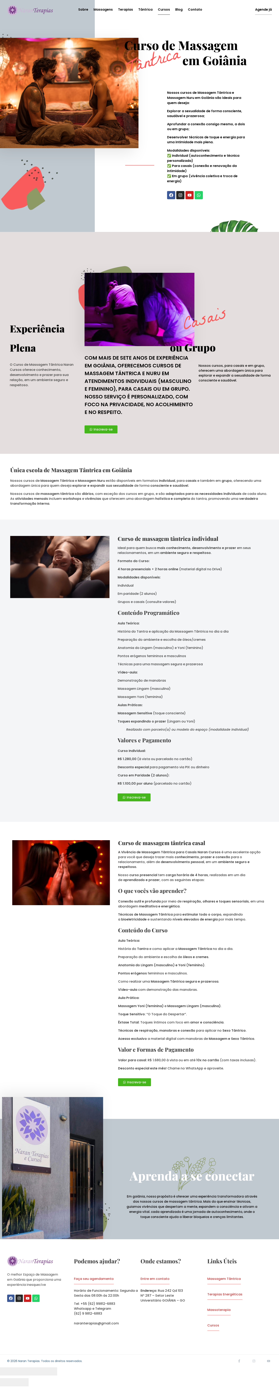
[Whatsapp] (199, 195)
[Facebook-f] (239, 1361)
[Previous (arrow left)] (7, 1382)
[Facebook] (171, 195)
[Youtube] (189, 195)
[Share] (21, 1371)
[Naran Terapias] (30, 10)
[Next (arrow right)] (21, 1382)
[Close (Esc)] (7, 1371)
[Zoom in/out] (50, 1371)
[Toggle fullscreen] (36, 1371)
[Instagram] (180, 195)
